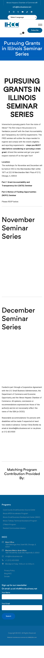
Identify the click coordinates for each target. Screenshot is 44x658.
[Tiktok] (27, 12)
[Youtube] (22, 12)
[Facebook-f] (9, 12)
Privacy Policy (9, 570)
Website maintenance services (16, 637)
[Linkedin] (31, 12)
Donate (7, 576)
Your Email (6, 604)
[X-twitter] (18, 12)
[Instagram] (13, 12)
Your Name (6, 593)
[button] (34, 30)
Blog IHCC (8, 573)
